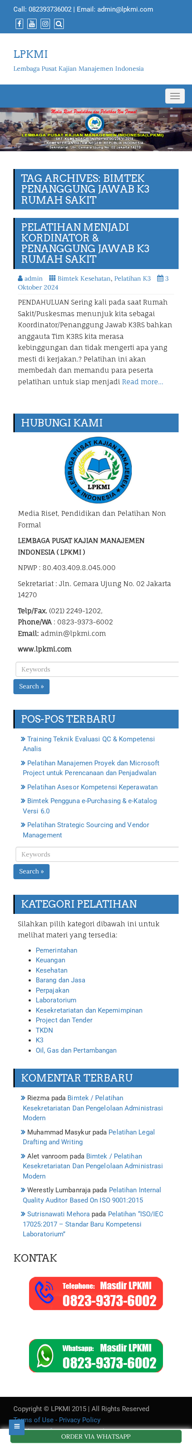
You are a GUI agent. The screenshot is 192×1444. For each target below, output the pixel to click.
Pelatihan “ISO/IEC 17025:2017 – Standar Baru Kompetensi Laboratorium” (93, 1224)
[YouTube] (31, 24)
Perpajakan (52, 990)
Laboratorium (56, 1000)
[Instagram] (44, 24)
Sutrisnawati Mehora (58, 1214)
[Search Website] (58, 24)
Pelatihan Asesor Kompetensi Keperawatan (92, 787)
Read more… (142, 382)
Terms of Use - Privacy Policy (56, 1420)
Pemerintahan (56, 950)
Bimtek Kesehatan (84, 278)
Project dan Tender (64, 1020)
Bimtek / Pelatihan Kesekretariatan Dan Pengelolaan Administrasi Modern (93, 1108)
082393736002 (50, 9)
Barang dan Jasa (61, 980)
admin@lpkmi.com (125, 9)
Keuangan (50, 960)
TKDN (44, 1030)
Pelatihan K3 (132, 278)
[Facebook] (18, 24)
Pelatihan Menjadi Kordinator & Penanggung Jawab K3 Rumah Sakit (85, 243)
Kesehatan (51, 970)
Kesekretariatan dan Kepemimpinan (89, 1010)
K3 (39, 1040)
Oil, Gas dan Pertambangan (76, 1050)
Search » (31, 686)
